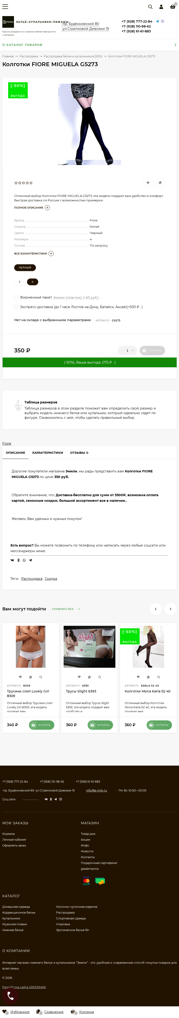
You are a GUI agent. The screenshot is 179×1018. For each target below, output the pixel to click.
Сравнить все (63, 609)
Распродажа (31, 579)
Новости (87, 851)
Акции (85, 839)
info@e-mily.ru (96, 790)
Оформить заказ (14, 845)
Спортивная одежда (71, 918)
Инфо (85, 845)
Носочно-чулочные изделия (76, 906)
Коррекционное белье (18, 912)
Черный (25, 267)
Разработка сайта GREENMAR (24, 987)
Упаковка (63, 924)
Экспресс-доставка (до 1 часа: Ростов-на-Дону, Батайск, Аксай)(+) (81, 307)
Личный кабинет (14, 839)
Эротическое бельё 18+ (73, 930)
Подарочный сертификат (99, 863)
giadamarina (90, 868)
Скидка (51, 579)
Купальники (11, 918)
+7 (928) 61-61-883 (136, 31)
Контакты (88, 857)
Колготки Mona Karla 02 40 (147, 691)
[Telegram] (157, 21)
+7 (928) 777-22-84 (137, 21)
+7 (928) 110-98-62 (136, 26)
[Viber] (162, 21)
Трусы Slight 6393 (81, 691)
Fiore (6, 443)
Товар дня (88, 834)
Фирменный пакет (35, 297)
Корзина (8, 834)
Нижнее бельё (12, 930)
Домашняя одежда (16, 906)
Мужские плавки (14, 924)
